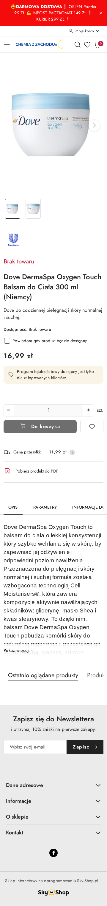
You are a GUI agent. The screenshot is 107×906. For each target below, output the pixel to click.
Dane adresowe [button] (24, 785)
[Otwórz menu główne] (7, 44)
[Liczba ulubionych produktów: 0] (87, 44)
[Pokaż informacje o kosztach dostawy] (72, 452)
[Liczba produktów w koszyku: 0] (96, 44)
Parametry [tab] (45, 507)
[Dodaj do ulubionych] (91, 426)
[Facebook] (53, 853)
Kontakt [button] (14, 832)
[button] (94, 125)
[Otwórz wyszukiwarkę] (77, 44)
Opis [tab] (13, 507)
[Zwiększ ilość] (88, 410)
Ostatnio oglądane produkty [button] (43, 675)
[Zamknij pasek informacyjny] (100, 13)
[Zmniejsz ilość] (8, 410)
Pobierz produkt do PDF (36, 471)
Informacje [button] (18, 801)
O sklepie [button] (17, 817)
